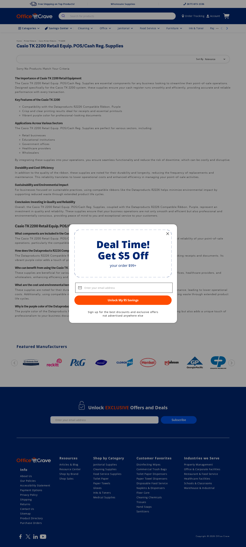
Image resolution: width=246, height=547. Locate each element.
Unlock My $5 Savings (123, 300)
